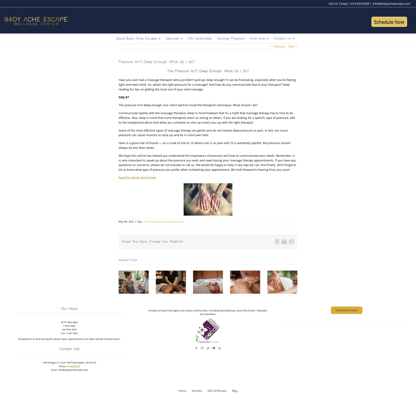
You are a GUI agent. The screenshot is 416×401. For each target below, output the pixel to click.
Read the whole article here (137, 178)
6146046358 (73, 366)
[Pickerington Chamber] (208, 320)
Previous (279, 46)
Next (291, 46)
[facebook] (196, 348)
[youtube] (214, 348)
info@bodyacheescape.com (391, 4)
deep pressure (175, 221)
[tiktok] (208, 348)
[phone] (219, 348)
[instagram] (202, 348)
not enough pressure (154, 221)
